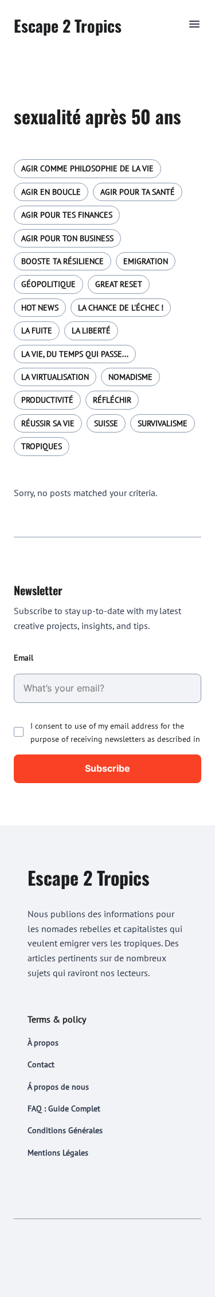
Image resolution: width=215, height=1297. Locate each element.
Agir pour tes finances (66, 215)
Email (23, 658)
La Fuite (36, 330)
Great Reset (118, 284)
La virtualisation (55, 377)
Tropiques (41, 446)
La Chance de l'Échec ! (120, 307)
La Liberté (91, 330)
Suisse (106, 423)
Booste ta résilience (62, 261)
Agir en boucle (51, 192)
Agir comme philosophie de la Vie (87, 168)
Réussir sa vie (48, 423)
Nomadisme (130, 377)
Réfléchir (112, 400)
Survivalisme (162, 423)
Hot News (39, 307)
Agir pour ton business (67, 238)
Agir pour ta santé (137, 192)
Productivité (47, 400)
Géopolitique (48, 284)
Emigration (145, 261)
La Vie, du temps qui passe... (74, 354)
